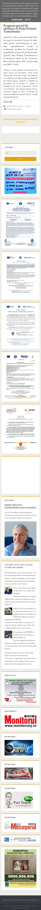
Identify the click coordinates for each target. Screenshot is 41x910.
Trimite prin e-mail (13, 109)
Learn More (17, 20)
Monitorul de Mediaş (29, 900)
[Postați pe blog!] (6, 102)
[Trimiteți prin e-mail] (4, 102)
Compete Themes (17, 906)
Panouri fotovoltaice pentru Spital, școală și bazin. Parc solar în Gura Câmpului (24, 590)
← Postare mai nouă (10, 119)
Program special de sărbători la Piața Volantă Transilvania (19, 28)
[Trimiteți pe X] (9, 102)
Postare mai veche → (31, 119)
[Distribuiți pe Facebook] (11, 102)
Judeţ (28, 106)
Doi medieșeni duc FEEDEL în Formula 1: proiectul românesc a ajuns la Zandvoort (23, 634)
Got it (28, 20)
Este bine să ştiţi (14, 106)
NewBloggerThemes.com (20, 908)
